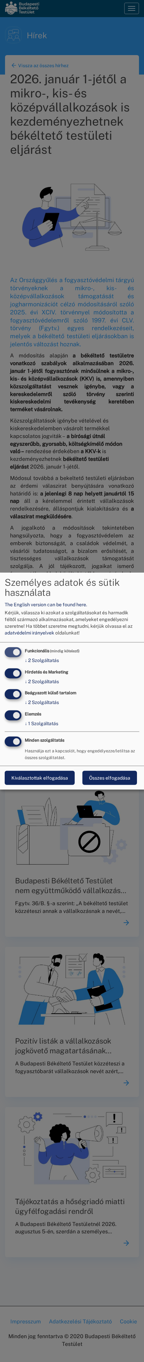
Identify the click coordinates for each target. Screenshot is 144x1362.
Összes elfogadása (109, 778)
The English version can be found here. (46, 604)
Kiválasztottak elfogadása (39, 778)
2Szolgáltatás (42, 660)
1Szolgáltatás (41, 723)
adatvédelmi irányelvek (29, 632)
